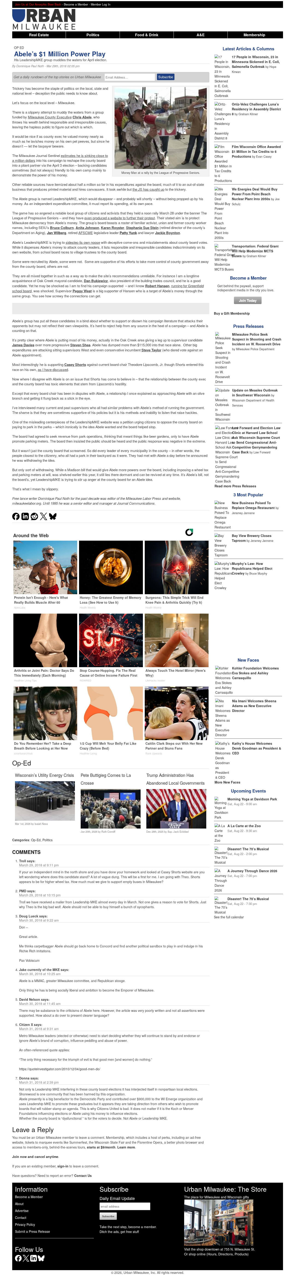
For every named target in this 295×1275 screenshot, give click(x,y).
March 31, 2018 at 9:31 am (39, 1028)
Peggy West (82, 290)
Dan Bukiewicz (96, 280)
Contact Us (83, 1175)
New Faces (248, 660)
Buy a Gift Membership (232, 313)
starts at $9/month (101, 1147)
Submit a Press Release (32, 1231)
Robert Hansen (157, 285)
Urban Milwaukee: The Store (225, 1189)
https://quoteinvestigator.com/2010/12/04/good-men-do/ (59, 1069)
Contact (20, 1217)
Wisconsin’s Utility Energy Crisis (44, 775)
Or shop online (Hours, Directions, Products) (216, 1254)
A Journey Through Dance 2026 (252, 870)
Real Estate (39, 34)
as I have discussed (53, 369)
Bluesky (41, 1261)
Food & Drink (146, 34)
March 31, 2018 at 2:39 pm (39, 1082)
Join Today (248, 300)
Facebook (18, 1261)
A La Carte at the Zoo (244, 825)
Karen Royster (112, 227)
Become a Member (248, 278)
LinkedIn (33, 1261)
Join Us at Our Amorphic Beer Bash (38, 4)
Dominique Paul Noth (30, 66)
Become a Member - (77, 4)
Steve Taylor (151, 350)
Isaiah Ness (41, 824)
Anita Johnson (87, 227)
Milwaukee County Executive (50, 117)
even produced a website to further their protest (119, 217)
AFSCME (85, 232)
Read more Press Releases (235, 486)
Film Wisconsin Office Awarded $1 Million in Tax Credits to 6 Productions (256, 151)
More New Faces (227, 782)
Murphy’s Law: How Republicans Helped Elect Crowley (252, 568)
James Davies (23, 344)
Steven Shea (80, 344)
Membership (254, 34)
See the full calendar (229, 917)
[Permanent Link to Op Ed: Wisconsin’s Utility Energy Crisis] (45, 819)
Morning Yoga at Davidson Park (252, 799)
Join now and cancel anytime (35, 1156)
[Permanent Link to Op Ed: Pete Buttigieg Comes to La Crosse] (110, 827)
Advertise (22, 1210)
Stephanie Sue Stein (142, 227)
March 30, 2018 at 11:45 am (40, 1003)
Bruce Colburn (62, 227)
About (19, 1203)
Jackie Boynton (167, 232)
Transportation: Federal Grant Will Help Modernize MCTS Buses (255, 251)
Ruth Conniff (108, 831)
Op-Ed (36, 840)
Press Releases (248, 326)
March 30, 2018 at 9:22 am (39, 920)
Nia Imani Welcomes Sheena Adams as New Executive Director (254, 706)
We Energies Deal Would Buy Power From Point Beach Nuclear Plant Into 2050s (254, 194)
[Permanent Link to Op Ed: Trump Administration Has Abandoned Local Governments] (176, 827)
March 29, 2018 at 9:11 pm (39, 865)
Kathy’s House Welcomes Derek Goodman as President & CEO (256, 748)
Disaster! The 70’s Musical (248, 849)
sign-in (62, 1166)
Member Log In (100, 4)
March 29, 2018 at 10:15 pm (40, 895)
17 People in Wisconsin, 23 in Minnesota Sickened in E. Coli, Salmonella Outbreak (256, 61)
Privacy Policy (25, 1224)
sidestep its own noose (83, 242)
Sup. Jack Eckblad (178, 831)
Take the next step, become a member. (128, 1226)
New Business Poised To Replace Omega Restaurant (253, 505)
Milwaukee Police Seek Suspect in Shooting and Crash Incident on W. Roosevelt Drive (256, 339)
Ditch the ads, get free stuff (119, 1231)
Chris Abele (82, 117)
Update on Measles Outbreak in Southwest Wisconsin (255, 392)
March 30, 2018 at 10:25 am (40, 973)
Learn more (126, 1147)
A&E (201, 34)
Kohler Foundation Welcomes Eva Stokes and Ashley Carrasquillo (255, 673)
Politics (92, 34)
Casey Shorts (75, 364)
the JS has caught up (148, 189)
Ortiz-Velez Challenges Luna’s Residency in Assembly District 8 (256, 109)
